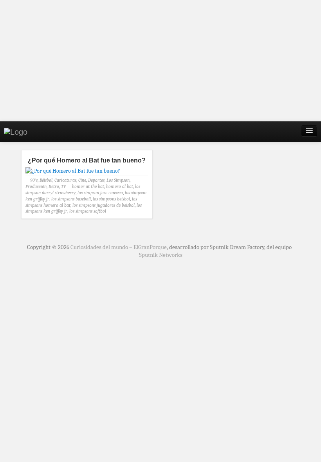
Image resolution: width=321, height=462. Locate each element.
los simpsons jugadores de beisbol (103, 205)
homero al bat (119, 186)
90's (34, 180)
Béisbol (46, 180)
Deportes (96, 180)
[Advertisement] (160, 61)
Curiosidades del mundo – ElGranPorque (118, 247)
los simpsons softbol (87, 211)
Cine (82, 180)
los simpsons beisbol (111, 199)
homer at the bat (88, 186)
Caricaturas (65, 180)
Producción (36, 186)
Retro (54, 186)
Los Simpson (118, 180)
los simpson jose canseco (100, 192)
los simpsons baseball (71, 199)
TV (63, 186)
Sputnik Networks (160, 254)
